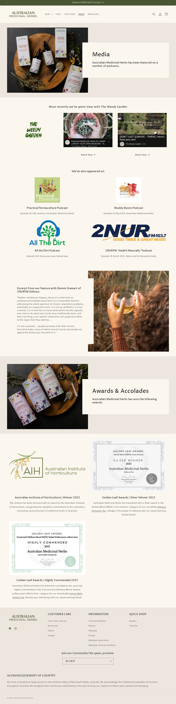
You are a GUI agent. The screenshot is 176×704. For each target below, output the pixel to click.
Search (51, 630)
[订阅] (110, 661)
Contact (51, 635)
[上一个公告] (8, 2)
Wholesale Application (99, 640)
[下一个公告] (168, 2)
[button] (48, 14)
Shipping (93, 630)
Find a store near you (57, 621)
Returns (92, 625)
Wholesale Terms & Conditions (102, 645)
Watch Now (87, 154)
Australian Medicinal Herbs (23, 698)
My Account (53, 625)
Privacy (92, 635)
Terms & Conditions (97, 621)
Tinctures (133, 625)
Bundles (133, 621)
